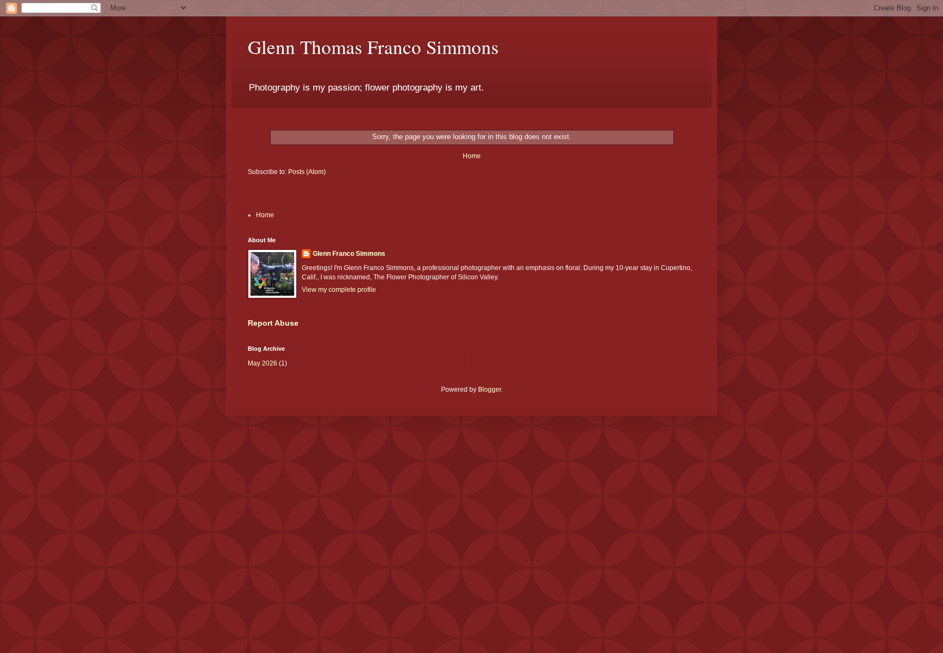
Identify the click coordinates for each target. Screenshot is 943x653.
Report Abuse (273, 323)
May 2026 (262, 363)
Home (472, 156)
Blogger (489, 389)
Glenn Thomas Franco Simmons (373, 46)
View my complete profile (339, 289)
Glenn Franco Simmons (349, 253)
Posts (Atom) (307, 172)
